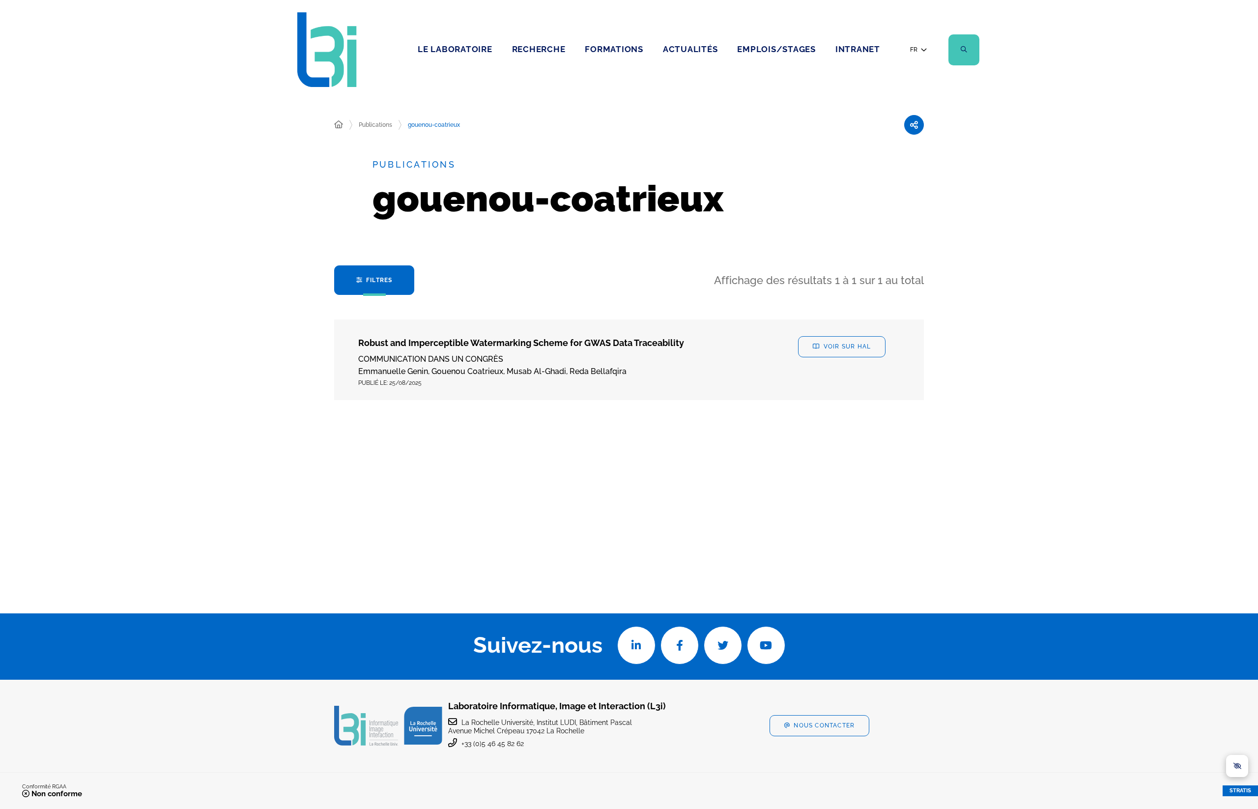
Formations (614, 49)
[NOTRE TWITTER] (723, 645)
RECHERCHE (539, 49)
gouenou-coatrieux (434, 124)
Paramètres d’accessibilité (1237, 766)
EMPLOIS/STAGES (776, 49)
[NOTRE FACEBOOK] (679, 645)
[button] (963, 49)
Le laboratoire (455, 49)
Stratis (1240, 790)
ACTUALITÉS (690, 49)
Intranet (857, 49)
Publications (375, 124)
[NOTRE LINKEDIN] (636, 645)
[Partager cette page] (914, 125)
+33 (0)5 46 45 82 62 (492, 744)
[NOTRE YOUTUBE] (766, 645)
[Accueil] (338, 125)
